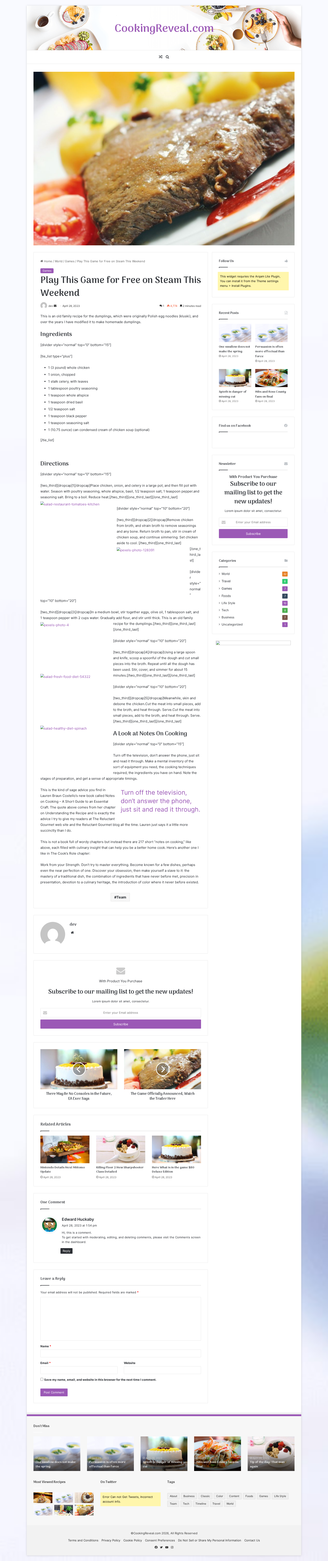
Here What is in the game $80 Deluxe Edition (173, 1169)
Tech (225, 610)
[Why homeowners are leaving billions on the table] (63, 1510)
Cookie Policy (132, 1540)
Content (234, 1496)
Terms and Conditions (83, 1540)
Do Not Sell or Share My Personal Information (209, 1540)
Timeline (200, 1503)
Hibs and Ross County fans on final (270, 394)
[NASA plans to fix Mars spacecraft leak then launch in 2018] (84, 1497)
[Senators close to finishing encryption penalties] (84, 1510)
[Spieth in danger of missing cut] (235, 378)
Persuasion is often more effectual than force (269, 351)
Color (219, 1496)
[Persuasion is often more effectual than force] (271, 333)
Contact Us (252, 1540)
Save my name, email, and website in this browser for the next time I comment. (100, 1379)
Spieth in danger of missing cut (233, 394)
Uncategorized (232, 624)
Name (45, 1346)
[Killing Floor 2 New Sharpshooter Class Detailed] (120, 1149)
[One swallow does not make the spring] (235, 333)
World (58, 261)
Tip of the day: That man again (267, 1464)
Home (47, 261)
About (173, 1496)
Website (129, 1363)
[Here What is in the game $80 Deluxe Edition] (176, 1149)
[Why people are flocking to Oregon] (63, 1497)
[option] (56, 1453)
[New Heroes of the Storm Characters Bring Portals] (42, 1510)
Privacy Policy (111, 1540)
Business (228, 617)
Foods (226, 596)
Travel (226, 581)
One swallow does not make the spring (234, 349)
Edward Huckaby (78, 1219)
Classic (205, 1496)
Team (121, 897)
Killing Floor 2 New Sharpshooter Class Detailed (120, 1169)
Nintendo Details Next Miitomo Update (62, 1169)
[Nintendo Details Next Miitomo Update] (64, 1149)
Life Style (228, 603)
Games (70, 261)
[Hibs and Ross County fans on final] (271, 378)
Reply (66, 1251)
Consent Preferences (160, 1540)
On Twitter (108, 1482)
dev (73, 924)
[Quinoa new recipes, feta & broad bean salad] (42, 1497)
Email (45, 1363)
